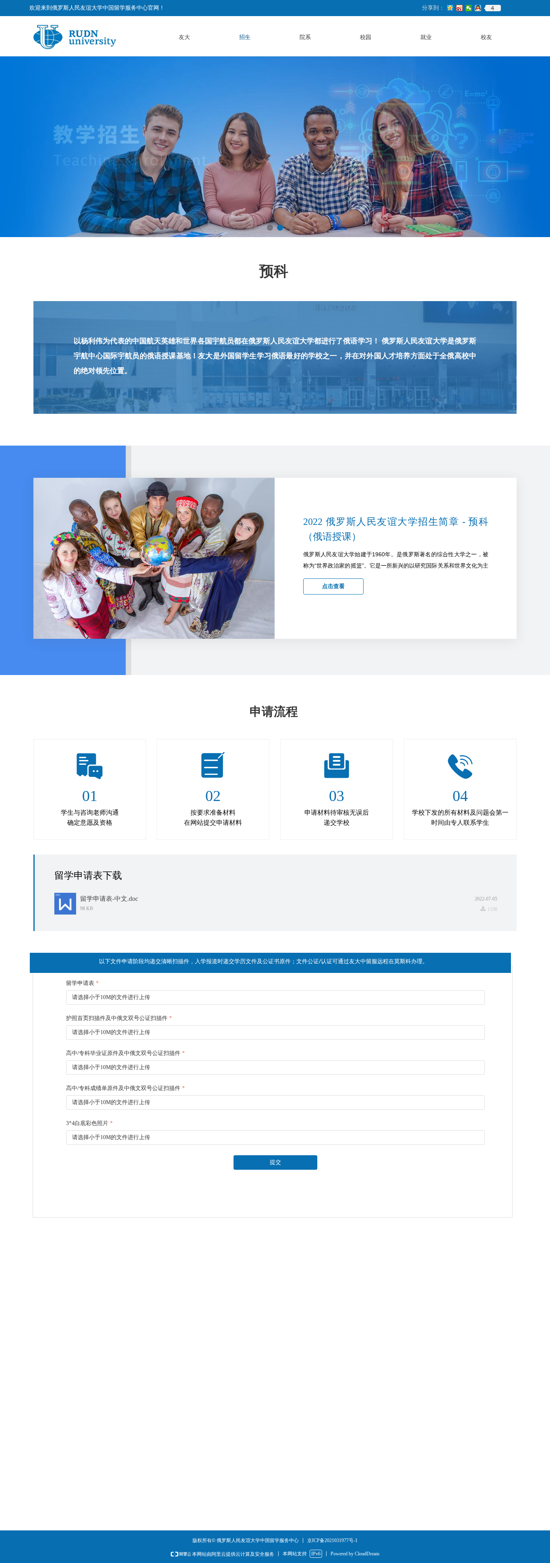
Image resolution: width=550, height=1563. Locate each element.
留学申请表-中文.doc (109, 898)
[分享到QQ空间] (450, 8)
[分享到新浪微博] (459, 8)
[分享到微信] (468, 8)
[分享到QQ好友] (478, 8)
